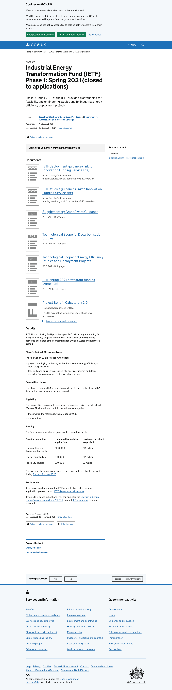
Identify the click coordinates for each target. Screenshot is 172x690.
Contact (84, 666)
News (112, 615)
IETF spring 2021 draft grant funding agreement (68, 282)
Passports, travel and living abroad (85, 637)
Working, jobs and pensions (81, 649)
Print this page (67, 524)
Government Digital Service (75, 670)
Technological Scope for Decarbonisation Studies (72, 236)
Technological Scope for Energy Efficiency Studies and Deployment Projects (73, 259)
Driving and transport (36, 649)
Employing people (76, 615)
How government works (121, 643)
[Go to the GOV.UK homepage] (36, 45)
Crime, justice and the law (39, 637)
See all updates (65, 128)
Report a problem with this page (127, 579)
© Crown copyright (136, 682)
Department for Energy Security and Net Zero (59, 117)
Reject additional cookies (71, 34)
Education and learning (79, 609)
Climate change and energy (60, 52)
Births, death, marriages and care (43, 615)
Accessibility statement (66, 666)
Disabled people (34, 643)
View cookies (94, 34)
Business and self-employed (40, 620)
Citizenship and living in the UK (41, 632)
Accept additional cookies (40, 34)
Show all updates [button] (65, 517)
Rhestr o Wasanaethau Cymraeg (42, 670)
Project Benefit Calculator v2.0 (65, 302)
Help (28, 666)
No (73, 579)
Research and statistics (121, 626)
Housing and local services (80, 626)
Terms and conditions (102, 666)
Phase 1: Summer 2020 (44, 474)
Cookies (47, 666)
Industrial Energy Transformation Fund (126, 158)
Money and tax (74, 632)
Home (28, 52)
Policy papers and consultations (125, 632)
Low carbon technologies (37, 552)
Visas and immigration (78, 643)
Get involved (115, 649)
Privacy (37, 666)
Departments (115, 609)
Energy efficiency (82, 52)
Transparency (116, 637)
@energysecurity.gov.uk (69, 491)
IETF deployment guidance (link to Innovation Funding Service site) (67, 168)
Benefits (30, 609)
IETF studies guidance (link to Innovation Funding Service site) (72, 191)
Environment (39, 52)
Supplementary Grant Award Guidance (70, 212)
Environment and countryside (82, 620)
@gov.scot (80, 500)
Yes (58, 579)
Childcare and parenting (38, 626)
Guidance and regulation (121, 620)
